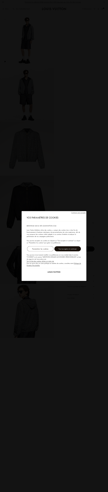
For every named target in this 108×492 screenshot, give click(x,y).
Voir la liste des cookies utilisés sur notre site (40, 261)
